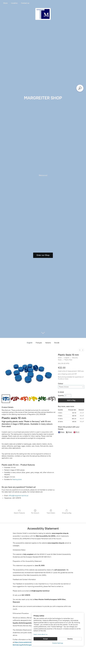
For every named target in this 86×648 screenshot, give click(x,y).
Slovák (56, 343)
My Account (35, 513)
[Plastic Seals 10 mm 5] (51, 399)
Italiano (48, 343)
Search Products (19, 513)
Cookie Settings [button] (57, 643)
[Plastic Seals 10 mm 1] (15, 399)
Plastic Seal (68, 360)
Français (39, 343)
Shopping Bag (66, 513)
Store (5, 3)
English (29, 343)
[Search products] (80, 88)
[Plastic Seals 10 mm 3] (33, 399)
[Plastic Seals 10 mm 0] (6, 399)
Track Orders (51, 513)
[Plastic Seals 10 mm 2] (24, 399)
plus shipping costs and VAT (67, 374)
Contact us (25, 3)
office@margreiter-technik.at (18, 496)
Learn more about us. (41, 634)
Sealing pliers (17, 479)
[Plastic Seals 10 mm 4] (42, 399)
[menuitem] (79, 350)
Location (14, 3)
